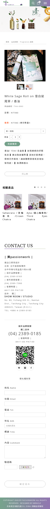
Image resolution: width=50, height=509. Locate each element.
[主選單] (45, 3)
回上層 (25, 174)
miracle (37, 503)
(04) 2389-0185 (25, 333)
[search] (33, 3)
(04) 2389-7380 (13, 283)
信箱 (10, 399)
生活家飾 (14, 42)
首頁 (7, 42)
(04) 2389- (10, 276)
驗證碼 (8, 462)
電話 (9, 409)
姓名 (10, 387)
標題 (9, 431)
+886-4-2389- (18, 310)
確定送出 (25, 484)
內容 (12, 442)
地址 (9, 420)
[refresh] (33, 467)
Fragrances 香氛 (26, 42)
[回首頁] (12, 3)
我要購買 (12, 143)
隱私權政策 (25, 378)
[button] (35, 187)
